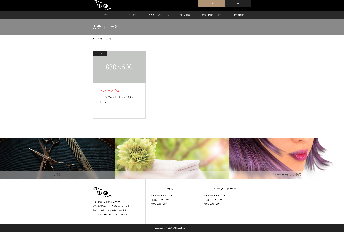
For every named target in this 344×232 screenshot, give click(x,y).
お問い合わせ (238, 15)
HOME (106, 15)
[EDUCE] (103, 5)
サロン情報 (185, 15)
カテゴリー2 (100, 53)
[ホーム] (93, 39)
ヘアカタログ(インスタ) (159, 15)
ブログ (238, 3)
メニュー (132, 15)
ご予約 (211, 3)
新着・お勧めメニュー (211, 15)
